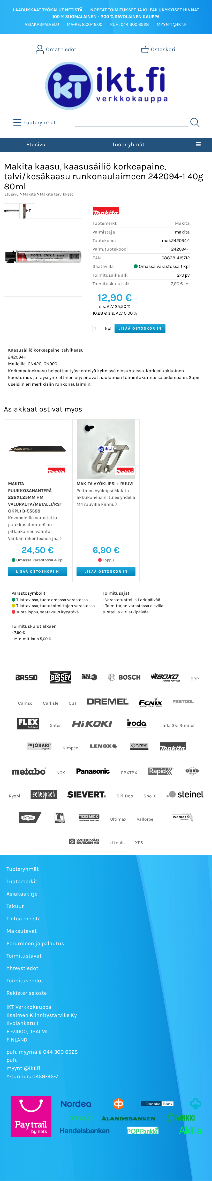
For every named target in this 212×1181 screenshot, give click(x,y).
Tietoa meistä (23, 918)
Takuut (15, 906)
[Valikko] (198, 145)
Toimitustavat (24, 956)
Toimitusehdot (24, 980)
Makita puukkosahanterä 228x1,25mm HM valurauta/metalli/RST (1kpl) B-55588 (35, 497)
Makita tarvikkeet (56, 194)
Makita (29, 194)
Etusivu (36, 144)
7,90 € (177, 283)
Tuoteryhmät (128, 144)
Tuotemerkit (21, 881)
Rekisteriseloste (26, 993)
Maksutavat (21, 931)
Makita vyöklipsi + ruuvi (105, 483)
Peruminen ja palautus (35, 943)
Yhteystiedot (22, 968)
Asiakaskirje (21, 894)
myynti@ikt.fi (23, 1068)
